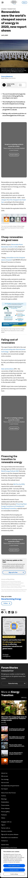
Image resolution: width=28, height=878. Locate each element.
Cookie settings (14, 874)
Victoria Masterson (7, 76)
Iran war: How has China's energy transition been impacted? (16, 754)
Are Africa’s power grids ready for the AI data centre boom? (17, 729)
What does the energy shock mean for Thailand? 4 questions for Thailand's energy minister (14, 718)
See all (24, 697)
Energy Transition (8, 9)
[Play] (4, 84)
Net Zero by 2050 (18, 484)
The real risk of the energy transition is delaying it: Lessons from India (16, 762)
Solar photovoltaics (7, 369)
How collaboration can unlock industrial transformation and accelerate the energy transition (17, 738)
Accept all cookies (14, 870)
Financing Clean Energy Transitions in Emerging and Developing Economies (14, 506)
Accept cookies (14, 154)
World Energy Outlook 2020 (10, 471)
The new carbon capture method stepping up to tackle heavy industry (16, 746)
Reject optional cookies (14, 865)
